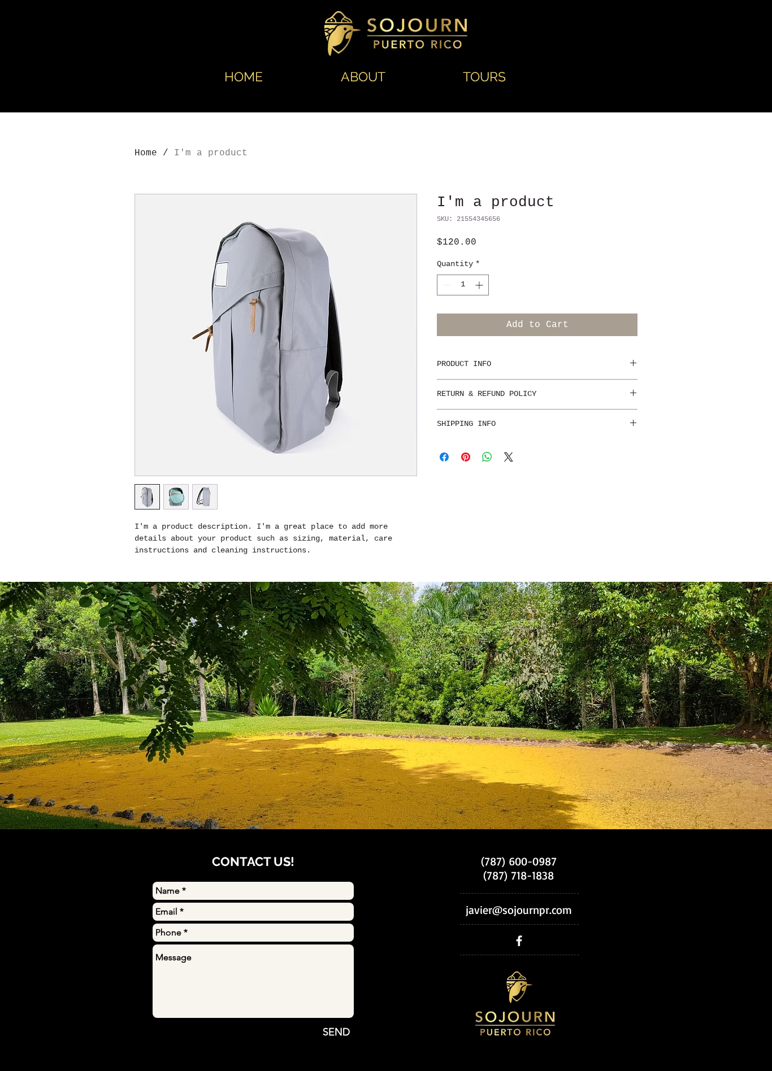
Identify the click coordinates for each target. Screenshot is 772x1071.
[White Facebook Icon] (519, 941)
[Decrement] (446, 285)
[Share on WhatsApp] (487, 457)
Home (146, 153)
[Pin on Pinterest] (465, 457)
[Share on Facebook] (444, 457)
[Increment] (480, 285)
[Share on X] (508, 457)
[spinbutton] (463, 285)
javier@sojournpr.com (519, 910)
